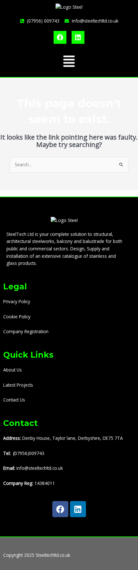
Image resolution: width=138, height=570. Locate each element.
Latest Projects (18, 385)
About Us (12, 370)
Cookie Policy (16, 317)
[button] (69, 62)
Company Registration (25, 331)
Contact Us (14, 400)
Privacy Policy (16, 301)
